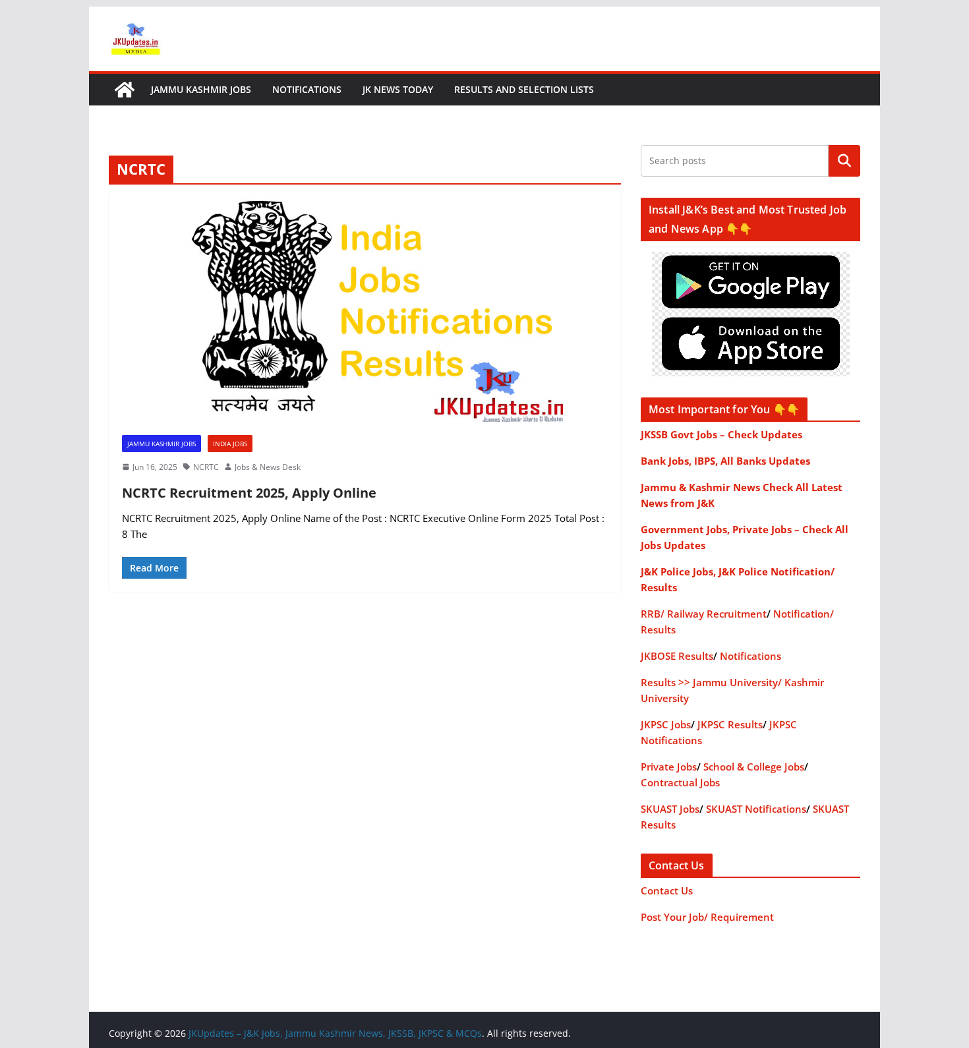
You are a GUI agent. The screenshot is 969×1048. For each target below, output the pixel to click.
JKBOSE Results (677, 655)
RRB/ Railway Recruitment (704, 613)
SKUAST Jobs (670, 808)
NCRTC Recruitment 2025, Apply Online (249, 493)
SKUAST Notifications (756, 808)
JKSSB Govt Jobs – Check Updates (721, 434)
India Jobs (230, 443)
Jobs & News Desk (268, 467)
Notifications (306, 89)
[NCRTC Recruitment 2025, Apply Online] (365, 306)
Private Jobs (669, 766)
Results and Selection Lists (524, 89)
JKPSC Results (730, 724)
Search (844, 161)
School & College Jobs (753, 766)
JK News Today (398, 89)
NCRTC (206, 467)
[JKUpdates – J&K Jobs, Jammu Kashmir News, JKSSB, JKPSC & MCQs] (124, 89)
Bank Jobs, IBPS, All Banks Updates (725, 460)
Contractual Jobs (680, 782)
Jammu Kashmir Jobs (201, 89)
